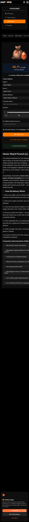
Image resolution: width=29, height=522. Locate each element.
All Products (10, 13)
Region (5, 82)
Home (4, 35)
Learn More (14, 518)
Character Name (8, 101)
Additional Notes (12, 121)
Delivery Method (8, 95)
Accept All (15, 510)
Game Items (10, 21)
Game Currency (11, 17)
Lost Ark (10, 35)
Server (5, 88)
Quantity (6, 107)
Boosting (9, 25)
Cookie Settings (15, 514)
